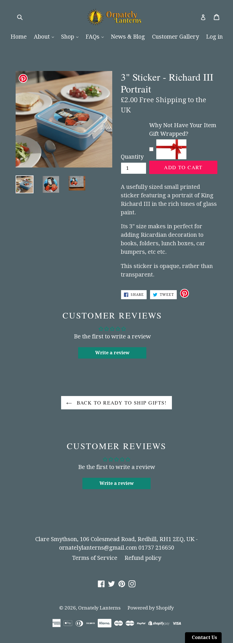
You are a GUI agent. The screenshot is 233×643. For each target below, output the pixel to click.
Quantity (132, 156)
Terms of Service (94, 557)
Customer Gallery (175, 36)
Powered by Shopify (151, 608)
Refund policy (142, 557)
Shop (68, 36)
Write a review (112, 352)
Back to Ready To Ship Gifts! (121, 402)
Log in (214, 36)
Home (19, 36)
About (42, 36)
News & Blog (128, 36)
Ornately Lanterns (99, 608)
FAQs (93, 36)
